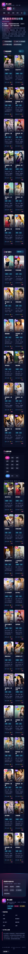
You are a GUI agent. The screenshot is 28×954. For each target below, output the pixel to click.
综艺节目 (6, 890)
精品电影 (12, 886)
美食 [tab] (7, 464)
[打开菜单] (13, 8)
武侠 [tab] (17, 464)
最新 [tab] (8, 476)
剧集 (4, 13)
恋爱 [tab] (12, 457)
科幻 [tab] (7, 468)
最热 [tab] (12, 476)
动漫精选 (18, 886)
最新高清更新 (6, 893)
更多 (20, 51)
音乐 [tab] (12, 464)
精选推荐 (17, 918)
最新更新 (17, 922)
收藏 (4, 918)
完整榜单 (19, 251)
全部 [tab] (7, 457)
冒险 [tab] (17, 457)
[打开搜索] (24, 13)
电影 (9, 13)
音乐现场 (12, 890)
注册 (9, 8)
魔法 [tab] (12, 468)
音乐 (22, 13)
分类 (16, 915)
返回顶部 (5, 951)
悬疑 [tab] (17, 461)
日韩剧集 (6, 886)
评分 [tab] (17, 476)
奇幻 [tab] (17, 468)
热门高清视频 (18, 890)
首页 (4, 915)
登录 (4, 8)
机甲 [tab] (7, 461)
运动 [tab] (7, 471)
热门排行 (5, 922)
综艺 (18, 13)
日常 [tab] (12, 461)
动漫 (13, 13)
